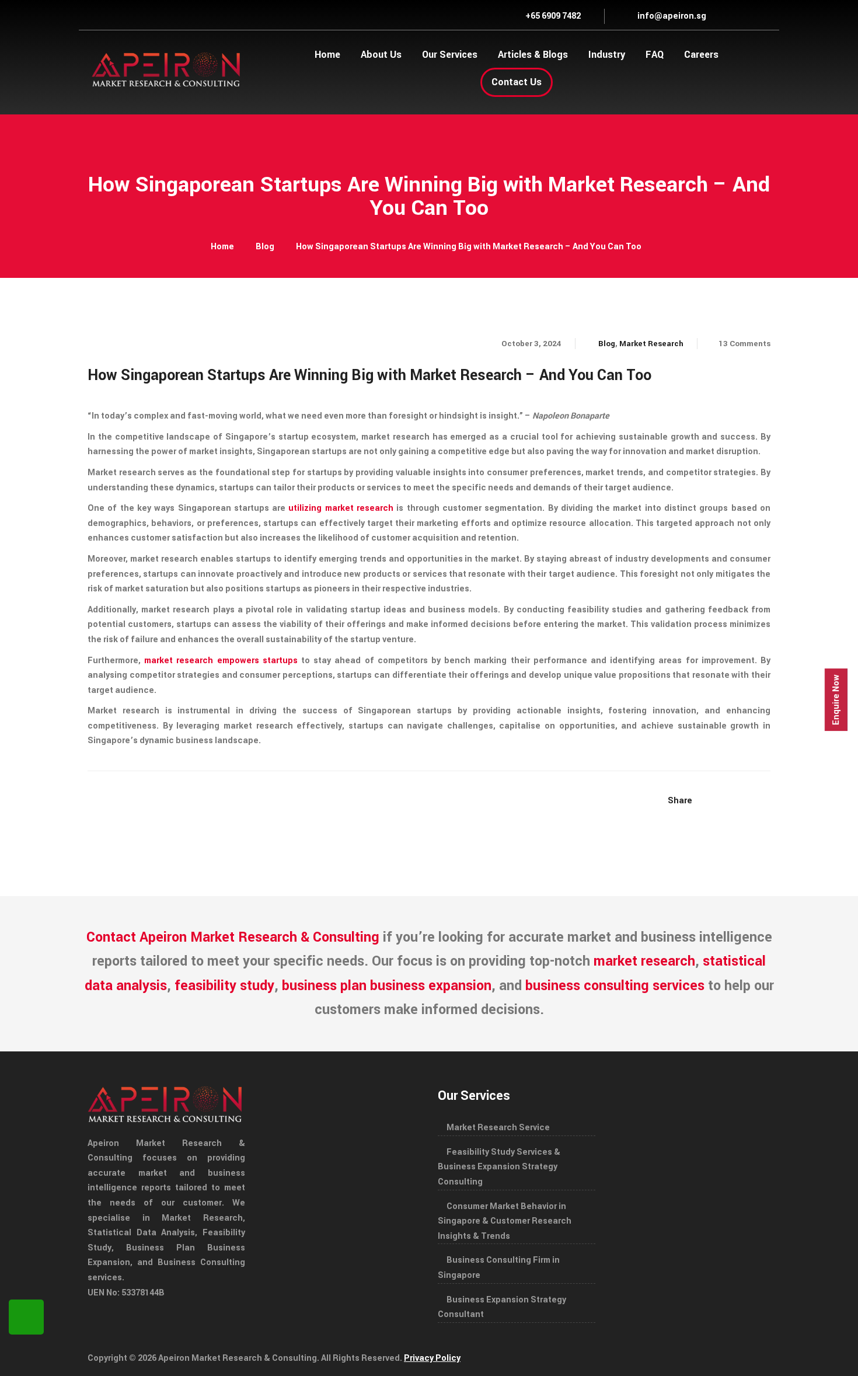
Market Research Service (498, 1127)
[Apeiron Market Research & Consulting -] (166, 69)
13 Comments (744, 343)
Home (222, 247)
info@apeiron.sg (671, 16)
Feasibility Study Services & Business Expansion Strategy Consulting (499, 1167)
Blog (265, 247)
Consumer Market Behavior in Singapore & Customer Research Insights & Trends (504, 1221)
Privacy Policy (432, 1358)
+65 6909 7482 (552, 16)
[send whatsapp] (26, 1317)
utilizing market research (340, 508)
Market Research (651, 343)
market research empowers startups (221, 660)
